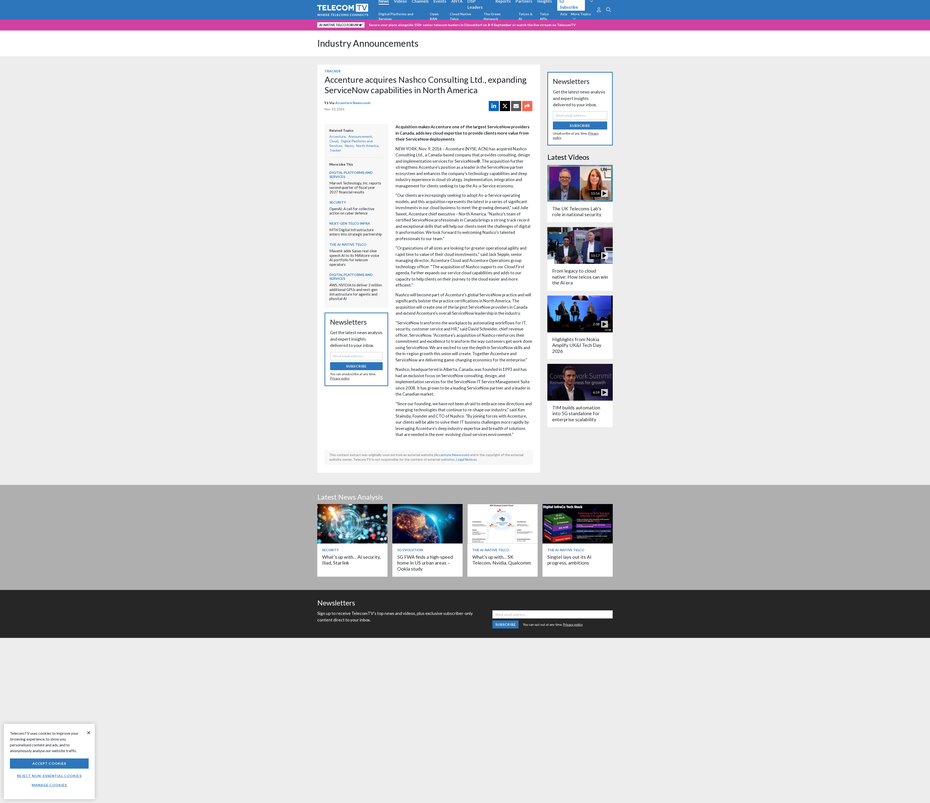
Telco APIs (544, 16)
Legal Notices (466, 459)
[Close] (88, 732)
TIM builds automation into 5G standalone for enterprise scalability (576, 413)
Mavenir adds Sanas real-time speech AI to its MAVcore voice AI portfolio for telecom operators (354, 258)
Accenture (337, 136)
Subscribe (356, 366)
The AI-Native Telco (347, 244)
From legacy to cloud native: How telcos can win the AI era (580, 276)
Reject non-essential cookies (49, 776)
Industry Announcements (367, 43)
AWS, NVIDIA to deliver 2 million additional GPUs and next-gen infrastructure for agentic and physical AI (355, 292)
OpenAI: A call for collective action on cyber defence (351, 210)
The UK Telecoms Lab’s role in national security (576, 211)
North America (367, 146)
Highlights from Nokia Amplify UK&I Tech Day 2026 (576, 345)
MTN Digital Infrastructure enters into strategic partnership (355, 232)
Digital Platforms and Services (396, 16)
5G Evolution (410, 550)
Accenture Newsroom (352, 103)
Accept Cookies (49, 763)
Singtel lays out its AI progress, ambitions (569, 560)
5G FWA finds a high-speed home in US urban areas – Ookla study (425, 563)
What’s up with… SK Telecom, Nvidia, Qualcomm (501, 560)
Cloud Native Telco (460, 16)
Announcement (360, 136)
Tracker (333, 71)
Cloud (333, 141)
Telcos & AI (526, 16)
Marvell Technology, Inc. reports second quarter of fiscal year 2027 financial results (355, 187)
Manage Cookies (49, 785)
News (349, 146)
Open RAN (434, 16)
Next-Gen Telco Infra (349, 223)
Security (337, 202)
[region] (49, 761)
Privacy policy (340, 378)
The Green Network (492, 16)
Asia (563, 14)
